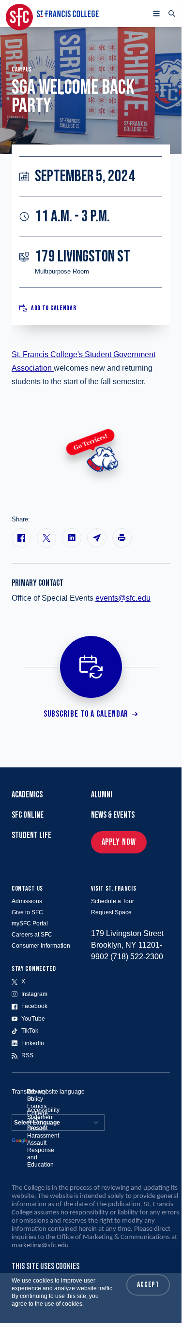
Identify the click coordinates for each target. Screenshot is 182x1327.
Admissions (27, 901)
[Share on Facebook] (21, 538)
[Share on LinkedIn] (71, 538)
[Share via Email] (96, 538)
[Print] (122, 538)
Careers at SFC (32, 934)
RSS (27, 1055)
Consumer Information (41, 945)
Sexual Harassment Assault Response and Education (43, 1146)
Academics (27, 795)
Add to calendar (53, 308)
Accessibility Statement (43, 1114)
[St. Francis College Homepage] (52, 13)
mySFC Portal (30, 923)
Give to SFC (27, 912)
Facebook (34, 1006)
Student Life (31, 835)
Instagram (34, 994)
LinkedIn (32, 1043)
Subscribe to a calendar (86, 714)
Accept (148, 1284)
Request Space (111, 912)
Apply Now (119, 842)
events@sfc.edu (123, 598)
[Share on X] (46, 538)
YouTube (33, 1018)
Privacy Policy (36, 1095)
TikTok (29, 1030)
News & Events (113, 815)
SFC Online (28, 815)
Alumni (101, 795)
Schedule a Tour (112, 901)
